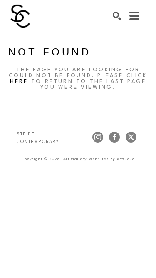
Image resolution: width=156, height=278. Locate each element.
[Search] (117, 16)
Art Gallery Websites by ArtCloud (99, 159)
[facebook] (114, 137)
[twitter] (131, 137)
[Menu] (134, 16)
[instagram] (97, 137)
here (19, 81)
